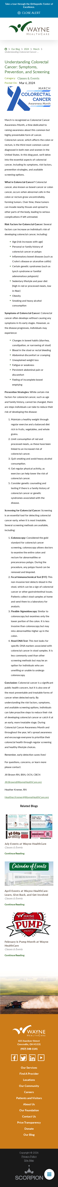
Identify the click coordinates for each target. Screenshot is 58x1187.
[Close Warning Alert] (19, 13)
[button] (49, 1174)
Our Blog (15, 49)
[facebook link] (14, 1057)
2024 (26, 49)
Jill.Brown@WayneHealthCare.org (23, 782)
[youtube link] (41, 1057)
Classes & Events (28, 78)
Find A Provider (29, 1073)
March (36, 49)
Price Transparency (29, 1122)
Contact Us (29, 1116)
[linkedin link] (32, 1057)
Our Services (29, 1067)
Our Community (29, 1086)
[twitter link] (23, 1057)
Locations (29, 1080)
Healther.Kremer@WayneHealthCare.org (27, 797)
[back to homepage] (6, 49)
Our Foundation (29, 1110)
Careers (29, 1092)
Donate (29, 1128)
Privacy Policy (29, 1156)
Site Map (29, 1160)
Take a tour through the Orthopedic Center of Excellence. (29, 5)
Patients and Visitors (29, 1098)
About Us (29, 1104)
